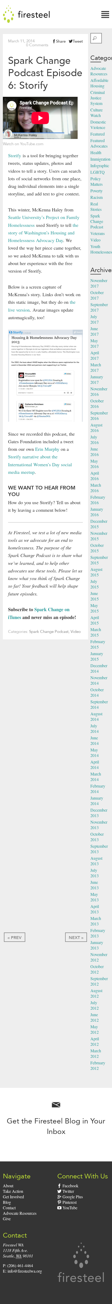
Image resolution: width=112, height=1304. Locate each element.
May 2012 (94, 1029)
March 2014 (95, 776)
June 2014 (94, 740)
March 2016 (95, 487)
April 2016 (94, 475)
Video (76, 631)
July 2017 (94, 319)
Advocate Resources (98, 70)
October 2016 (97, 403)
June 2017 (94, 331)
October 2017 (97, 295)
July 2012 (94, 1005)
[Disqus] (45, 720)
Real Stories (96, 206)
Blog (7, 1202)
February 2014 (97, 788)
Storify (14, 155)
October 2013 (97, 836)
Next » (76, 937)
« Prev (15, 937)
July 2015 (94, 583)
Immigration (100, 159)
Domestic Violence (98, 124)
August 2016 (96, 427)
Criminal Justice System (97, 97)
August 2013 (96, 860)
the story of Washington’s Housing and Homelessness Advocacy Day (43, 233)
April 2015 (94, 620)
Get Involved (13, 1196)
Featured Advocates (99, 143)
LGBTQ (97, 172)
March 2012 (95, 1053)
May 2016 (94, 463)
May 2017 (94, 343)
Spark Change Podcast (49, 631)
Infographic (99, 165)
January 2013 (96, 945)
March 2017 (95, 367)
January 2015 (96, 656)
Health (95, 152)
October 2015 (97, 547)
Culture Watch (96, 112)
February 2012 (97, 1065)
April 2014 (94, 764)
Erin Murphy (47, 449)
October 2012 (97, 969)
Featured (97, 134)
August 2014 (96, 716)
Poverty (96, 190)
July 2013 (94, 872)
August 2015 (96, 571)
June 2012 (94, 1017)
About (8, 1185)
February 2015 (97, 644)
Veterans (97, 233)
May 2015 (94, 608)
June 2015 (94, 596)
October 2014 (97, 692)
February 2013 (97, 933)
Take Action (13, 1191)
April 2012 (94, 1041)
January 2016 (96, 511)
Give (7, 1218)
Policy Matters (96, 181)
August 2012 (96, 993)
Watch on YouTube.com (23, 144)
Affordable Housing (99, 82)
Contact (9, 1207)
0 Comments (37, 45)
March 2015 (95, 632)
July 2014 (94, 728)
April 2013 (94, 908)
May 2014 (94, 752)
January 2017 (96, 379)
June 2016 (94, 451)
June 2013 (94, 884)
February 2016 (97, 499)
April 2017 (94, 355)
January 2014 (96, 800)
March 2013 (95, 920)
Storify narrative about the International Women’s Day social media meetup (40, 464)
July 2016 (94, 439)
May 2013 (94, 896)
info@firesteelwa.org (25, 1271)
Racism (96, 197)
